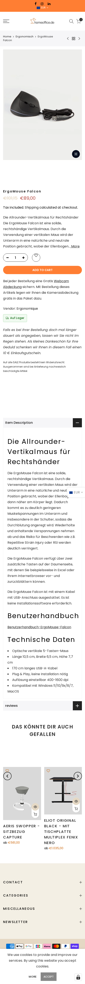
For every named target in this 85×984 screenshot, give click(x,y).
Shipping (32, 207)
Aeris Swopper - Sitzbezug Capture (21, 831)
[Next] (78, 776)
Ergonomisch (24, 36)
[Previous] (7, 776)
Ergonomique (27, 308)
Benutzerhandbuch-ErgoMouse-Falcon (39, 627)
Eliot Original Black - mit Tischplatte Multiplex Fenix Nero (61, 831)
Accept (49, 976)
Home (7, 36)
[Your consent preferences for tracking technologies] (78, 977)
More (75, 246)
